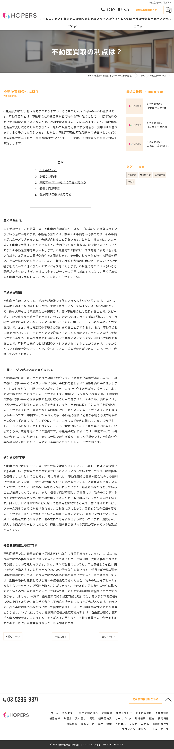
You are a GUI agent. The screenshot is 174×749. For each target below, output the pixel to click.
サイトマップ (161, 729)
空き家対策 (145, 174)
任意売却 (132, 174)
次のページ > (108, 636)
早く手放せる (48, 170)
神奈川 (131, 181)
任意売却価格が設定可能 (55, 194)
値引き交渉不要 (49, 188)
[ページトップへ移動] (168, 699)
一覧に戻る (61, 636)
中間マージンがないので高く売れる (62, 182)
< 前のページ (13, 636)
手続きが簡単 (48, 176)
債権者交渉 (160, 174)
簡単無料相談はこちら (148, 10)
